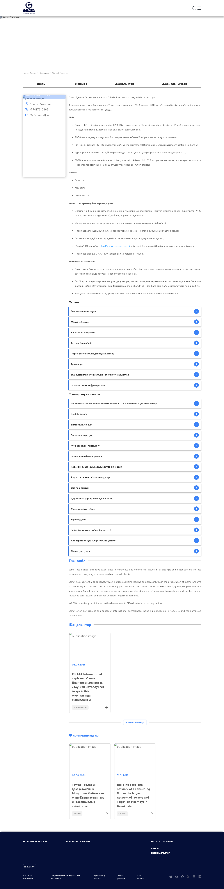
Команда (44, 73)
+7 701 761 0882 (39, 109)
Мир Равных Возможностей (115, 246)
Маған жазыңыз (39, 115)
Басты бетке (29, 73)
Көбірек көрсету (135, 722)
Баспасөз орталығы (162, 842)
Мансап (155, 849)
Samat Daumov (60, 73)
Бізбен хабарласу (160, 853)
